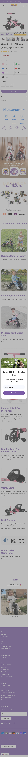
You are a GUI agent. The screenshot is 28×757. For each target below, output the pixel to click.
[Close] (25, 360)
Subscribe (14, 393)
